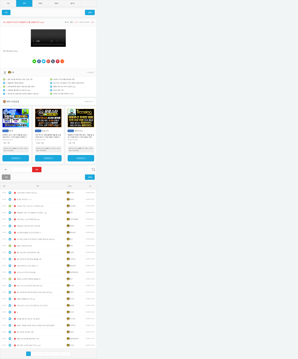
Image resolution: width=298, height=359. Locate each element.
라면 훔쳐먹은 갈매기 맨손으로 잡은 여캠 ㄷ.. (22, 86)
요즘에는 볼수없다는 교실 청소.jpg (19, 90)
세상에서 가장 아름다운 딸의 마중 (63, 79)
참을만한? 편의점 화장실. (16, 83)
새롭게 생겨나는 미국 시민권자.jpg (64, 86)
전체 (6, 177)
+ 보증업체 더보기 (88, 101)
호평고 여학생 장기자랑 (24, 246)
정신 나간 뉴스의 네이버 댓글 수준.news (30, 286)
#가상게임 (10, 150)
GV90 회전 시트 (58, 90)
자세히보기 (15, 158)
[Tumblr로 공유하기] (53, 61)
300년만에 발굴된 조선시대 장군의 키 (29, 232)
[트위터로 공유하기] (44, 61)
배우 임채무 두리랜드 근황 (25, 332)
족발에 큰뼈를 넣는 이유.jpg (26, 299)
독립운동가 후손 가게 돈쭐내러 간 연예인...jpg (32, 213)
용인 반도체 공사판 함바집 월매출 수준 (29, 259)
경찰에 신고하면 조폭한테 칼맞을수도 (29, 279)
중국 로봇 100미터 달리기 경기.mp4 (29, 345)
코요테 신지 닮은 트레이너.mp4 (63, 93)
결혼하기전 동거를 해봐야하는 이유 (28, 339)
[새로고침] (93, 169)
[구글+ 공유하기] (48, 61)
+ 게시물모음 (90, 72)
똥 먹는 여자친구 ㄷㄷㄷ (24, 199)
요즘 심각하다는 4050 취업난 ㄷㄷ (28, 266)
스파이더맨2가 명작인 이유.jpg (27, 193)
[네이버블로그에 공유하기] (34, 61)
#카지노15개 (7, 148)
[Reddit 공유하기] (62, 61)
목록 (6, 12)
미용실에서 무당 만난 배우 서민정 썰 (28, 226)
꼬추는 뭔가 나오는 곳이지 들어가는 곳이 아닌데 (32, 305)
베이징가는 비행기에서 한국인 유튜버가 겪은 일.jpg (24, 94)
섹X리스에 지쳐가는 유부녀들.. (26, 272)
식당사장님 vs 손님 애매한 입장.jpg (28, 219)
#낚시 (21, 148)
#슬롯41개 (15, 148)
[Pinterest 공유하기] (58, 61)
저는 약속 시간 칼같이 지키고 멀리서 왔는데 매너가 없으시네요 (69, 83)
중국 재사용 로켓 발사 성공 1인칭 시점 (20, 79)
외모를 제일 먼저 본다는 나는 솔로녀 (28, 319)
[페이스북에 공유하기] (39, 61)
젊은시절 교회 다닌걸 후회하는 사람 (28, 252)
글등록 (90, 12)
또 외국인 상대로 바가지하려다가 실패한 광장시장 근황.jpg (35, 239)
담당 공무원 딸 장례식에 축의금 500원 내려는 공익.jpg (34, 292)
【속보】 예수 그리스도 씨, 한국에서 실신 (30, 206)
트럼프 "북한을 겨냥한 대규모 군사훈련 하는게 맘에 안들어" (36, 325)
